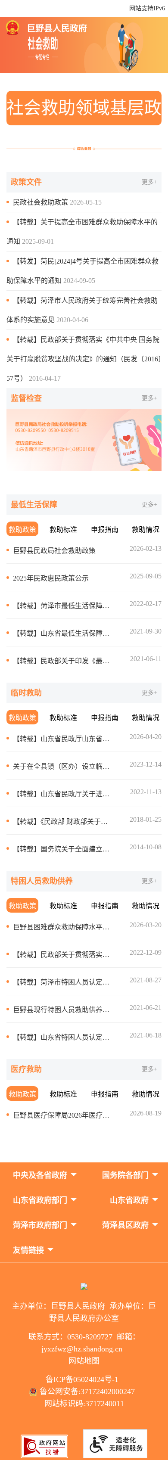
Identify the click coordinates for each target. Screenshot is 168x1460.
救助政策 (22, 529)
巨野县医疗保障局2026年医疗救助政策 (62, 1115)
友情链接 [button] (28, 1250)
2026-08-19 (146, 1113)
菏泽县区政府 (125, 1225)
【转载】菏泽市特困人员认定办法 (62, 982)
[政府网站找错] (44, 1456)
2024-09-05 (79, 280)
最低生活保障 (34, 504)
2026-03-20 (146, 925)
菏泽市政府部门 (40, 1225)
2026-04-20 (146, 736)
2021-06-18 (146, 1035)
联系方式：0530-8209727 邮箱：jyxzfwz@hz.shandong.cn (84, 1343)
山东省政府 (129, 1200)
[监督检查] (84, 440)
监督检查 (26, 398)
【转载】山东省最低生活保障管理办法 (62, 633)
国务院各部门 (125, 1175)
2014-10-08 (146, 847)
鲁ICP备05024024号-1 (84, 1379)
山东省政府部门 (40, 1200)
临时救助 (26, 693)
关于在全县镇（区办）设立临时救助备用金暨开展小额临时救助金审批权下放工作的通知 (62, 766)
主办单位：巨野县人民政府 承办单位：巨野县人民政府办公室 (84, 1312)
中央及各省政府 (40, 1175)
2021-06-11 (146, 658)
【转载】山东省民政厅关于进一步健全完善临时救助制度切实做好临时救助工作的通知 (62, 794)
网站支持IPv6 (147, 8)
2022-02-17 (146, 603)
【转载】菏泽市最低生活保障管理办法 (62, 605)
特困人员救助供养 (42, 881)
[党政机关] (84, 1287)
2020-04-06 (72, 319)
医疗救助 (26, 1069)
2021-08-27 (146, 980)
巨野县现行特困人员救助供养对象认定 (62, 1009)
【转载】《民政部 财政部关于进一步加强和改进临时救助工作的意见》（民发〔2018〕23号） (62, 821)
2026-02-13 (146, 548)
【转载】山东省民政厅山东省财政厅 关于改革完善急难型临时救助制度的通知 (62, 738)
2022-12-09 (146, 952)
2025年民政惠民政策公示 (51, 578)
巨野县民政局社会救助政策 (54, 550)
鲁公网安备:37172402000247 (88, 1391)
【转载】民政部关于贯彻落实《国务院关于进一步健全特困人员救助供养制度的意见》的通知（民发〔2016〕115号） (62, 954)
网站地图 (84, 1361)
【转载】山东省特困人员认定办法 (62, 1037)
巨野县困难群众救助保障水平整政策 (62, 927)
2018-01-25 (146, 819)
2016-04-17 (45, 378)
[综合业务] (84, 148)
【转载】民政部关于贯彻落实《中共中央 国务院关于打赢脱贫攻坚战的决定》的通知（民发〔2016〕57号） (84, 359)
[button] (40, 1174)
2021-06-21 (146, 1007)
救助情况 (145, 529)
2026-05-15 (86, 202)
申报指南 (104, 529)
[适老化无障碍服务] (115, 1443)
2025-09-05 (146, 576)
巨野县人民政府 (57, 28)
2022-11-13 (146, 791)
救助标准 (63, 529)
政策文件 (26, 182)
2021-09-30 (146, 631)
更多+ (149, 182)
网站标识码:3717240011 (84, 1403)
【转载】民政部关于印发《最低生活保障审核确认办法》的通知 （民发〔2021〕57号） (62, 661)
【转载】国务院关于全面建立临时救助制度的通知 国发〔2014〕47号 (62, 849)
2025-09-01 (38, 241)
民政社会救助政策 (40, 202)
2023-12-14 (146, 764)
